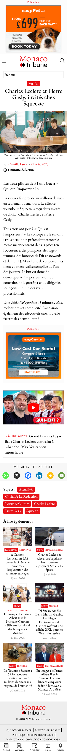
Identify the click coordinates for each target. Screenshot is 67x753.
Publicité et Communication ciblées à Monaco (33, 741)
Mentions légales (47, 730)
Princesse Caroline (17, 610)
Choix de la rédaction (21, 496)
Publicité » (33, 329)
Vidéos (48, 749)
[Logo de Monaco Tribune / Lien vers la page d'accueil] (33, 61)
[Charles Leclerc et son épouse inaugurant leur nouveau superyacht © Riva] (49, 536)
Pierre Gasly (13, 510)
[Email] (61, 475)
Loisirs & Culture (17, 503)
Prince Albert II (54, 666)
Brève (39, 550)
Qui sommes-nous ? (19, 730)
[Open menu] (4, 59)
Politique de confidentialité (33, 735)
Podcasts (60, 749)
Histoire (22, 666)
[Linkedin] (39, 475)
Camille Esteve (18, 164)
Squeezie (32, 510)
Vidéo (33, 84)
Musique (53, 606)
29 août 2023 (39, 164)
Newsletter (34, 749)
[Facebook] (28, 475)
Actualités (26, 489)
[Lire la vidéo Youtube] (33, 407)
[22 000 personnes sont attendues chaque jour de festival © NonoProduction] (49, 592)
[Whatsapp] (5, 475)
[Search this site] (62, 61)
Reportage (11, 550)
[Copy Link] (50, 475)
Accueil (6, 749)
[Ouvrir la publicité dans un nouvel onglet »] (33, 28)
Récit (44, 606)
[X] (17, 475)
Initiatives (25, 550)
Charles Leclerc (44, 503)
